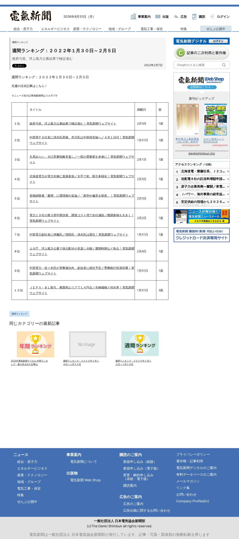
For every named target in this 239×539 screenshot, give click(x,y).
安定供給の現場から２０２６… (203, 202)
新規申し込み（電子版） (141, 468)
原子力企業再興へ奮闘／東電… (203, 186)
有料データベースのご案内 (196, 474)
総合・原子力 (23, 29)
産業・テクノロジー (87, 29)
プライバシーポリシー (193, 454)
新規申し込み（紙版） (140, 462)
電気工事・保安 (152, 29)
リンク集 (183, 488)
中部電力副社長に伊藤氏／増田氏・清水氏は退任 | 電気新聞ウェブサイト (79, 234)
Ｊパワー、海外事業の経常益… (203, 194)
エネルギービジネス (55, 29)
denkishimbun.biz (201, 153)
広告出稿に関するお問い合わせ (146, 510)
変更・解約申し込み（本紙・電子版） (138, 477)
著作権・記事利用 (189, 461)
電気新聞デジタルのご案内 (196, 468)
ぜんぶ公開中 (215, 29)
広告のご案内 (133, 504)
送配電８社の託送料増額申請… (203, 179)
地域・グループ (119, 29)
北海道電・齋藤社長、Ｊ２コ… (203, 171)
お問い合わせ (186, 494)
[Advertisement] (49, 402)
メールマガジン (188, 481)
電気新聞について (83, 462)
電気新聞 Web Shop (85, 480)
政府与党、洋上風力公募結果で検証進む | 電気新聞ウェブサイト (73, 123)
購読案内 (130, 485)
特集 (184, 29)
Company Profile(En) (192, 501)
